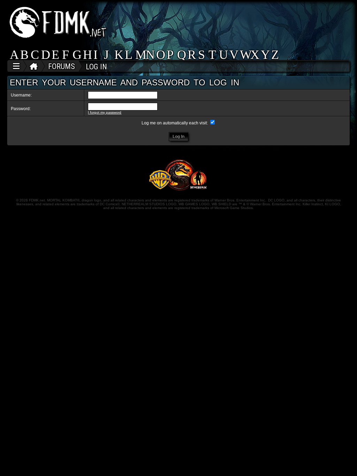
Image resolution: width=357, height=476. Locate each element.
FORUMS (61, 66)
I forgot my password (104, 112)
